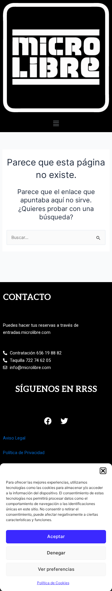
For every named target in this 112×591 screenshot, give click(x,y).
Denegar (56, 553)
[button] (103, 471)
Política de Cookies (53, 583)
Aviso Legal (14, 438)
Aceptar (56, 536)
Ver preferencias (56, 569)
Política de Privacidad (24, 452)
